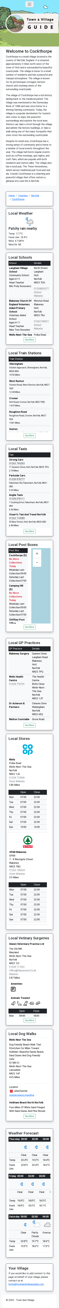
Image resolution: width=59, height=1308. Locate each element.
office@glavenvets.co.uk (22, 970)
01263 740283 (17, 463)
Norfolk (35, 195)
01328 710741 (17, 684)
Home (11, 195)
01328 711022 (17, 966)
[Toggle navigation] (29, 4)
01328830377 (41, 288)
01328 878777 (17, 479)
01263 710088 (17, 518)
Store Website (17, 781)
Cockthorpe (18, 199)
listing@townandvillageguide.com (26, 1284)
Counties (23, 195)
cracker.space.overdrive (21, 1095)
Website (13, 974)
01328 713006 (17, 777)
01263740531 (41, 321)
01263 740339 (17, 870)
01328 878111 (17, 498)
